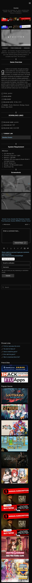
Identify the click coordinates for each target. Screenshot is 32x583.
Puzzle (12, 13)
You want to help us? (9, 349)
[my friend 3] (14, 374)
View (14, 395)
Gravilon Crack (6, 219)
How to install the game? (10, 351)
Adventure (25, 10)
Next (27, 224)
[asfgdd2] (15, 547)
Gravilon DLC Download (18, 219)
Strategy (18, 13)
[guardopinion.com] (14, 368)
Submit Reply (19, 242)
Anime (5, 11)
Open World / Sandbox (20, 11)
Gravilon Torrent (26, 221)
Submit (8, 275)
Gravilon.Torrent (7, 137)
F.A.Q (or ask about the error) (11, 346)
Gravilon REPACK (16, 221)
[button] (30, 3)
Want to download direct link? (11, 357)
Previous (6, 224)
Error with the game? (9, 354)
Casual (10, 11)
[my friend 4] (14, 380)
